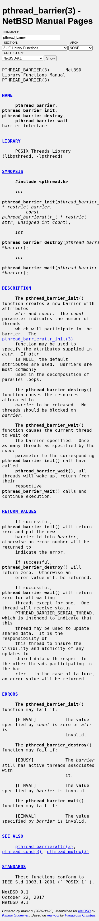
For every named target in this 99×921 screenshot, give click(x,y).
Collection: (13, 52)
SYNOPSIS (12, 171)
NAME (7, 95)
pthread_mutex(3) (68, 851)
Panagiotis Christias (80, 915)
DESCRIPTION (16, 288)
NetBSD (84, 911)
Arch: (77, 42)
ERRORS (10, 694)
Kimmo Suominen (15, 915)
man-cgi (53, 915)
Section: (12, 42)
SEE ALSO (12, 836)
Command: (12, 32)
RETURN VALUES (19, 511)
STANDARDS (14, 866)
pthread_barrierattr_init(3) (37, 338)
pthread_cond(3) (22, 851)
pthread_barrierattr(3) (44, 846)
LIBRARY (11, 141)
